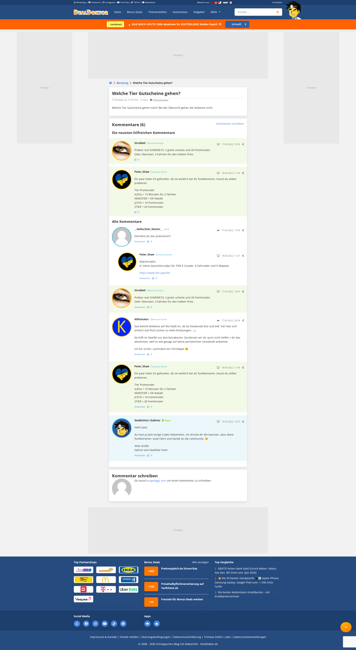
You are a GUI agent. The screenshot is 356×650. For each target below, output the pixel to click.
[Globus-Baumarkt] (106, 569)
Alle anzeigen (200, 562)
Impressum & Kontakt (103, 637)
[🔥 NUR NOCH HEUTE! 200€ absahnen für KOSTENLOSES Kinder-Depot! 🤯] (115, 24)
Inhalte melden (129, 637)
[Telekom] (106, 589)
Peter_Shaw (150, 171)
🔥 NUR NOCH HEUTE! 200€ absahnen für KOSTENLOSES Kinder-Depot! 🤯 (175, 24)
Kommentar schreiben (230, 123)
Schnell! (236, 24)
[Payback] (128, 579)
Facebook (95, 2)
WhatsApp (81, 2)
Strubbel (149, 143)
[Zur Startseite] (295, 10)
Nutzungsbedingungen (156, 637)
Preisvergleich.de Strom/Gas (179, 568)
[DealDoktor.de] (91, 12)
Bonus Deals (134, 12)
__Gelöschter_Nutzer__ (151, 229)
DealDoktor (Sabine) (152, 420)
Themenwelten (157, 12)
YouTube (124, 2)
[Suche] (277, 12)
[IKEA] (128, 569)
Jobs (228, 637)
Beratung (122, 83)
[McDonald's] (106, 579)
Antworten (139, 241)
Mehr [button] (214, 12)
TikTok (137, 2)
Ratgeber (199, 12)
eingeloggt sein (156, 480)
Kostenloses (180, 12)
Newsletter (150, 2)
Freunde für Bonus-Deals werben (182, 599)
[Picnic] (83, 589)
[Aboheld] (83, 569)
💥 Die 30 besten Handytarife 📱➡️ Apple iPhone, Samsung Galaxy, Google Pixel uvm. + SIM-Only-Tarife (247, 582)
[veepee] (83, 598)
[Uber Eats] (128, 589)
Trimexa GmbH (213, 637)
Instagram (110, 2)
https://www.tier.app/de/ (154, 273)
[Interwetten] (83, 579)
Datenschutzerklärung (187, 637)
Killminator (150, 319)
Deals (117, 12)
